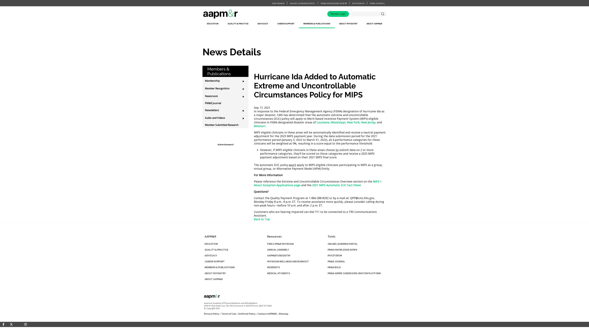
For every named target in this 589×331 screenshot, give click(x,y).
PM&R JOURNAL (336, 261)
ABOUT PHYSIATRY (215, 273)
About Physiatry (348, 24)
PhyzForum (358, 3)
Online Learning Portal (302, 3)
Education (213, 24)
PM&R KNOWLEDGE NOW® (342, 249)
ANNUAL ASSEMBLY (278, 249)
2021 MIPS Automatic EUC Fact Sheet (336, 185)
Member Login (338, 14)
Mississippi (338, 122)
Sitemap (283, 313)
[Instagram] (25, 324)
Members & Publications (316, 24)
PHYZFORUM (335, 255)
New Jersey (368, 122)
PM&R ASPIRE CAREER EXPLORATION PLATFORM (354, 273)
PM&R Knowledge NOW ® (334, 3)
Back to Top (262, 219)
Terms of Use (228, 313)
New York (353, 122)
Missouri (259, 126)
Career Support (285, 24)
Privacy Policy (211, 313)
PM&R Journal (377, 3)
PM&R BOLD (334, 267)
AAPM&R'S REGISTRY (279, 255)
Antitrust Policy (247, 313)
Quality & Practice (238, 24)
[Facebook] (3, 324)
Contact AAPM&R (267, 313)
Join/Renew (278, 3)
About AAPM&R (374, 24)
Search (383, 13)
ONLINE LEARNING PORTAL (343, 244)
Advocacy (262, 24)
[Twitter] (11, 324)
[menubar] (294, 25)
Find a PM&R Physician (280, 244)
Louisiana (323, 122)
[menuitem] (212, 25)
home (230, 15)
